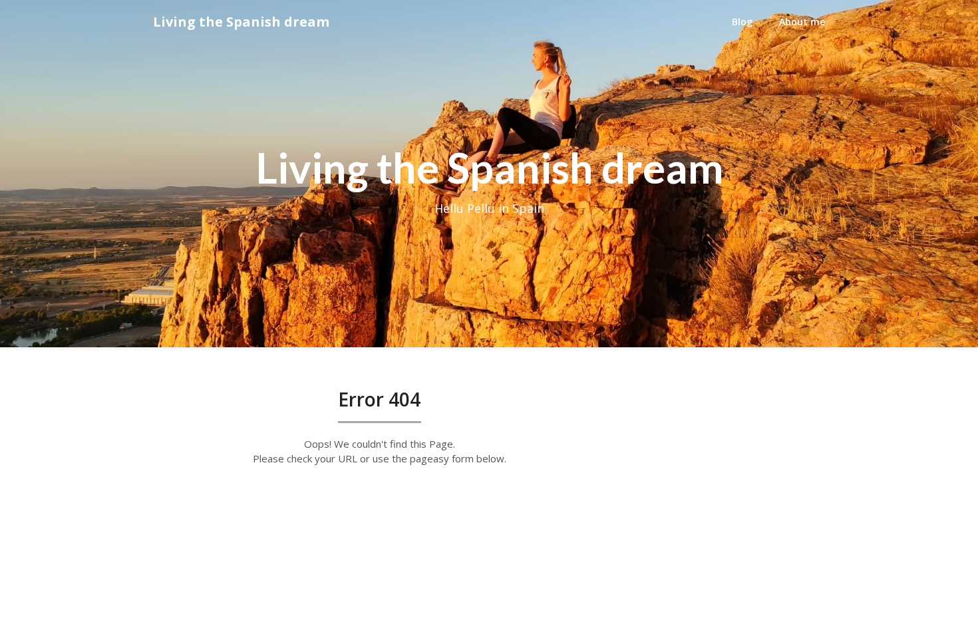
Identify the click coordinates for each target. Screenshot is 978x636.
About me (802, 21)
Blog (742, 21)
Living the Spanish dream (241, 22)
